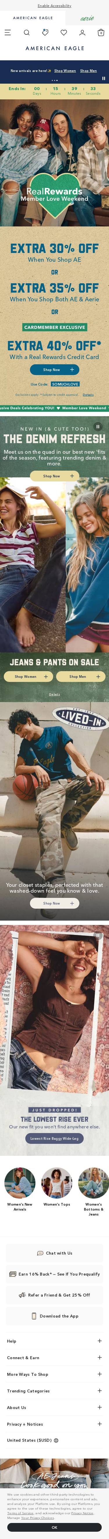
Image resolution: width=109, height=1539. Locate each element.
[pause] (98, 935)
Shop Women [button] (31, 75)
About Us (16, 1407)
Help (11, 1341)
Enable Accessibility (54, 5)
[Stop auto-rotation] (104, 78)
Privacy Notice (82, 1512)
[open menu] (7, 32)
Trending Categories (28, 1391)
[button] (52, 80)
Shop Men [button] (59, 75)
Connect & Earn (23, 1357)
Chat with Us (59, 1253)
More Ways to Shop (27, 1374)
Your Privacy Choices (37, 1517)
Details (83, 75)
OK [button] (55, 1527)
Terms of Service (20, 1512)
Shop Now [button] (51, 369)
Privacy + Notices (25, 1424)
